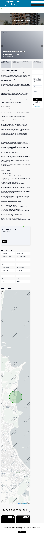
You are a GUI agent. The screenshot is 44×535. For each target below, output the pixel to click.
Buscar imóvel (17, 23)
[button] (2, 46)
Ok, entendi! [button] (22, 531)
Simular (4, 241)
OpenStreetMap (24, 503)
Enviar (37, 99)
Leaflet (20, 503)
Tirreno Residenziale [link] (25, 23)
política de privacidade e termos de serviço (38, 106)
